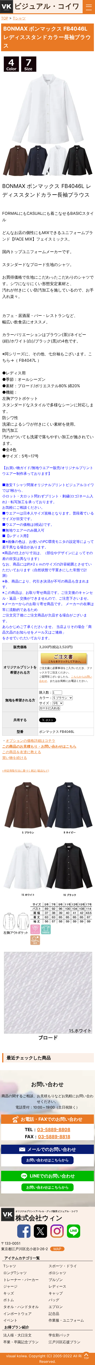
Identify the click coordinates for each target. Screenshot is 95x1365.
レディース (57, 1286)
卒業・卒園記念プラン (21, 1342)
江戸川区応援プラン (64, 1342)
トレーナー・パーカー (21, 1279)
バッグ (54, 1300)
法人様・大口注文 (17, 1335)
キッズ (8, 1293)
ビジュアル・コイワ (47, 6)
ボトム (8, 1300)
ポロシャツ (57, 1273)
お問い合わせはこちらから (47, 1160)
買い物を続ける (14, 757)
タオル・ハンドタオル (21, 1306)
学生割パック (59, 1335)
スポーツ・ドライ (63, 1266)
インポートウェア (17, 1313)
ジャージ (10, 1286)
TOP (4, 18)
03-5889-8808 (53, 1129)
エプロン (56, 1306)
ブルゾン (56, 1279)
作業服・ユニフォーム (66, 1320)
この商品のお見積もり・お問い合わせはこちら (39, 746)
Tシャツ (19, 18)
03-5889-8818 (54, 1136)
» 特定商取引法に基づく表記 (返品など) (25, 770)
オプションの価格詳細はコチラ (30, 740)
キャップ (56, 1293)
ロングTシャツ (15, 1273)
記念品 (54, 1313)
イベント (10, 1320)
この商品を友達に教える (21, 752)
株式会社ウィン (46, 1216)
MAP (57, 1249)
